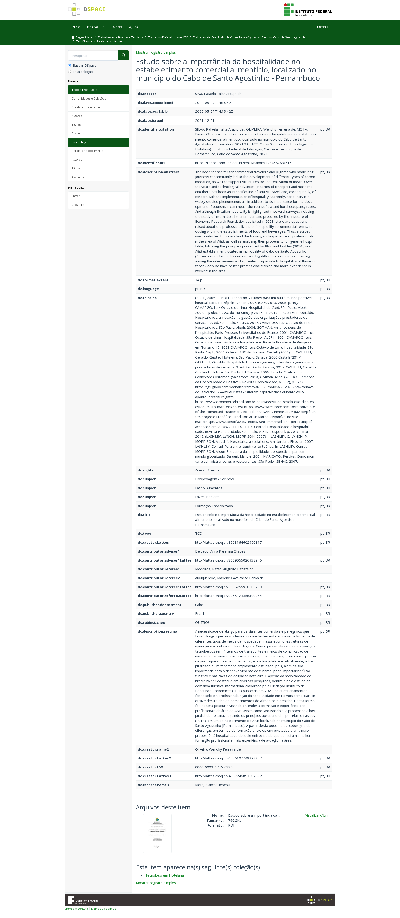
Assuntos (78, 133)
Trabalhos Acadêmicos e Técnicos (120, 37)
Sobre (117, 26)
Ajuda (133, 26)
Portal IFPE (96, 26)
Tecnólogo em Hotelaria (92, 41)
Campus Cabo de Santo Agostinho (284, 37)
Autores (77, 116)
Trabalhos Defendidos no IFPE (168, 37)
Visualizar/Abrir (317, 815)
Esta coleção (83, 71)
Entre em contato (76, 908)
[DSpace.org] (319, 900)
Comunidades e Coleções (89, 98)
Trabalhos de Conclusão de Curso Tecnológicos (224, 37)
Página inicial (84, 37)
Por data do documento (87, 107)
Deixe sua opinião (103, 908)
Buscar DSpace (85, 65)
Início (76, 26)
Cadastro (78, 204)
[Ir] (123, 55)
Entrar (76, 196)
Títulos (76, 124)
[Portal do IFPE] (308, 9)
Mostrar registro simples (156, 52)
